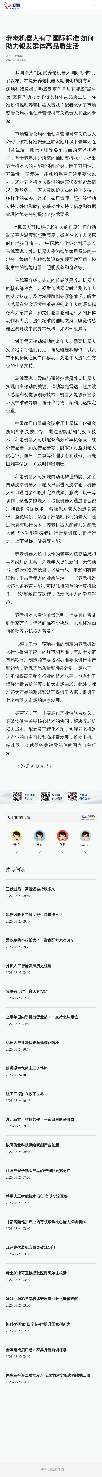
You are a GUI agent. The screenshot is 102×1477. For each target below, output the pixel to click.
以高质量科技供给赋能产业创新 (32, 1145)
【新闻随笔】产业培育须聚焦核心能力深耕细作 (46, 1222)
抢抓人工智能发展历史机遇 (28, 966)
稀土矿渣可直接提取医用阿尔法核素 (36, 1273)
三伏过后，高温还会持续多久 (30, 889)
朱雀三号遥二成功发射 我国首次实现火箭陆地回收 (48, 1375)
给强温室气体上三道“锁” (27, 1068)
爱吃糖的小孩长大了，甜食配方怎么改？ (40, 940)
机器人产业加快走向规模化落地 (32, 1043)
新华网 (18, 56)
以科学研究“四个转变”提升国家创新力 (38, 1324)
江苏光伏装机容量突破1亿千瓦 (31, 1247)
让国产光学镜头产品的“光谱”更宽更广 (38, 1171)
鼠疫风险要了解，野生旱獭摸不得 (34, 915)
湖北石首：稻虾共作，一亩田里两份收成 (40, 1119)
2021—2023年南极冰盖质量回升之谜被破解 (42, 1299)
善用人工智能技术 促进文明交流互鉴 (37, 1196)
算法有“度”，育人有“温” (27, 991)
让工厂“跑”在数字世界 (25, 1094)
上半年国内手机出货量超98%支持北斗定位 (42, 1017)
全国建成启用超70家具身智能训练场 (36, 1350)
